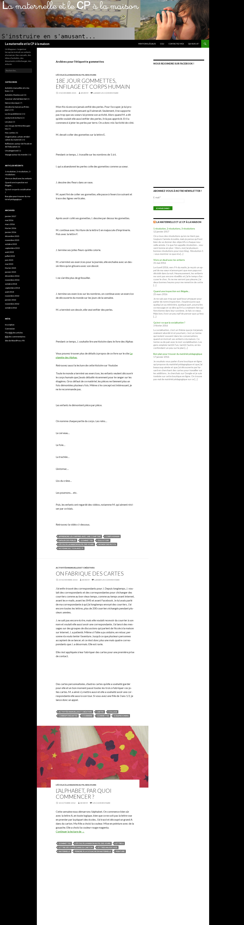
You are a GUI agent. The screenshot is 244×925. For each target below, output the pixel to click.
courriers (87, 716)
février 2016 (10, 228)
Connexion (10, 328)
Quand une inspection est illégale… (171, 291)
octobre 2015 (11, 244)
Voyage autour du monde (16, 154)
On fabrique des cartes (90, 573)
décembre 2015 (12, 236)
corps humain (112, 536)
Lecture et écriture (13, 118)
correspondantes (68, 716)
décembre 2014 (12, 276)
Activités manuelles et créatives (75, 567)
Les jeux (8, 122)
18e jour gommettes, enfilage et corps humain (93, 83)
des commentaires (15, 336)
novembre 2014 (12, 280)
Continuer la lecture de (70, 831)
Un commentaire (101, 803)
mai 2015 (9, 264)
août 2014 (9, 292)
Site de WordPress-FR (15, 340)
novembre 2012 (12, 304)
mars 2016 (10, 224)
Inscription (9, 324)
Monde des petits (107, 544)
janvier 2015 (10, 272)
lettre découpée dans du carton (76, 847)
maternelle (64, 851)
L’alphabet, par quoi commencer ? (84, 793)
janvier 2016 (10, 232)
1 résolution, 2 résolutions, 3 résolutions (174, 228)
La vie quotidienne (13, 114)
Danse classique (12, 103)
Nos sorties (10, 132)
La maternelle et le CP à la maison (27, 44)
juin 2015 (9, 260)
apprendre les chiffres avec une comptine (80, 536)
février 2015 (10, 268)
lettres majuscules (107, 847)
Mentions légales (147, 44)
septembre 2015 (12, 248)
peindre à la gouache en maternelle (93, 851)
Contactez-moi (176, 44)
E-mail (157, 197)
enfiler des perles (67, 540)
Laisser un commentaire (106, 93)
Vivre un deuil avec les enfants (169, 259)
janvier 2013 (10, 300)
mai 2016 (9, 220)
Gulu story (103, 540)
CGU (162, 44)
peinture (120, 851)
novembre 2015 (12, 240)
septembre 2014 (12, 288)
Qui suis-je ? (193, 44)
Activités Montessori (14, 95)
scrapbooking (121, 716)
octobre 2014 (11, 284)
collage (112, 712)
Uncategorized (11, 150)
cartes (100, 712)
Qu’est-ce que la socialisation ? (169, 322)
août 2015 (9, 252)
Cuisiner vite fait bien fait (16, 99)
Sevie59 (84, 93)
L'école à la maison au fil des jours (76, 75)
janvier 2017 (10, 216)
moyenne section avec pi (71, 548)
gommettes (87, 540)
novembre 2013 (12, 296)
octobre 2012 (11, 308)
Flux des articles (14, 332)
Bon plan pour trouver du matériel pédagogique (177, 353)
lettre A (119, 843)
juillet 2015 (10, 256)
